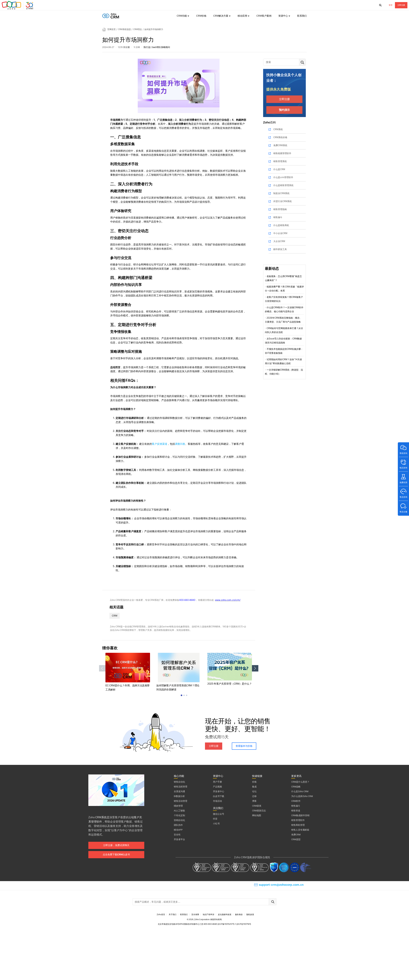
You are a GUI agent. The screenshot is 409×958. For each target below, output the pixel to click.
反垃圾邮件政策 (224, 914)
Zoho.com (18, 5)
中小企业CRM (280, 233)
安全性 (177, 834)
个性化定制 (179, 815)
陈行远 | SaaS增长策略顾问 (157, 47)
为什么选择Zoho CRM (302, 796)
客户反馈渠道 (159, 443)
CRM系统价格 (280, 137)
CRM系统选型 (124, 29)
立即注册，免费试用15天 (116, 845)
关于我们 (172, 914)
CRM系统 (278, 129)
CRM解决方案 (220, 15)
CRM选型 (296, 839)
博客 (254, 801)
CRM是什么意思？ (300, 782)
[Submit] (272, 901)
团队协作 (178, 825)
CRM (114, 615)
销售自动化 (179, 782)
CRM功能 (182, 15)
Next (255, 668)
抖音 (215, 818)
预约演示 (284, 109)
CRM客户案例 (263, 15)
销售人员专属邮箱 (300, 829)
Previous (102, 668)
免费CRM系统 (280, 145)
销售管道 (295, 810)
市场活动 (217, 801)
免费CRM (296, 834)
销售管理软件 (298, 820)
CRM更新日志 (259, 810)
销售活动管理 (180, 801)
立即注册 (401, 5)
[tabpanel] (127, 672)
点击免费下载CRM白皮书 (116, 854)
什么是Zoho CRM (299, 791)
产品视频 (217, 786)
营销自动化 (179, 820)
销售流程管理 (180, 786)
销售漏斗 (277, 217)
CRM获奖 (256, 806)
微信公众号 (218, 814)
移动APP (178, 829)
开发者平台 (179, 839)
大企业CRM (279, 241)
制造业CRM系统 (281, 193)
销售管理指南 (280, 209)
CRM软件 (296, 801)
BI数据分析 (179, 796)
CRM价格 (201, 15)
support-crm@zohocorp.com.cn (281, 885)
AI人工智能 (179, 810)
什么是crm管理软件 (283, 177)
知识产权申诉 (208, 914)
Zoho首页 (161, 914)
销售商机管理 (298, 825)
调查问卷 (180, 443)
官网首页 (111, 29)
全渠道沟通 (179, 791)
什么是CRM (279, 169)
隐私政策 (250, 914)
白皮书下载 (218, 796)
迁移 (254, 796)
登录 (391, 5)
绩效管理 (178, 806)
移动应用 (242, 15)
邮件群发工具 (280, 249)
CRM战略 (296, 786)
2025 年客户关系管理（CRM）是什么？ (229, 683)
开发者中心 (218, 791)
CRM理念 (137, 29)
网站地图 (256, 815)
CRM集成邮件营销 (300, 815)
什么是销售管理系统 (283, 185)
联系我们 (302, 15)
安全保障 (195, 914)
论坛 (254, 791)
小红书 (216, 823)
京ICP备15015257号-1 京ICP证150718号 (234, 924)
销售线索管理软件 (282, 153)
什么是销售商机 (281, 225)
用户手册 (217, 782)
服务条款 (239, 914)
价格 (254, 782)
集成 (254, 786)
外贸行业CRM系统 (282, 201)
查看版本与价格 (244, 746)
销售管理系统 (280, 161)
